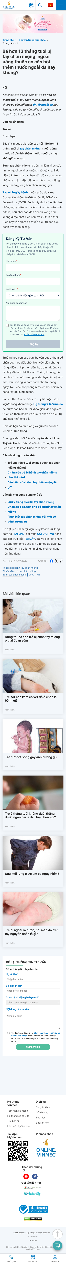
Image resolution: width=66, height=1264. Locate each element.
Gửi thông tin (33, 1047)
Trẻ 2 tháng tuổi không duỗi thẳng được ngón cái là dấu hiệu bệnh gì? (30, 815)
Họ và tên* (12, 974)
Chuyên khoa (43, 1107)
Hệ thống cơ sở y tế (18, 1116)
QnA (31, 574)
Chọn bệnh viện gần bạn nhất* (23, 997)
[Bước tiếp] (32, 1194)
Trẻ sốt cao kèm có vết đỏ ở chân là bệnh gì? (31, 699)
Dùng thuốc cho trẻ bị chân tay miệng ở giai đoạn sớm (32, 639)
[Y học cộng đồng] (32, 1187)
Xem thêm (10, 649)
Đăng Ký (33, 344)
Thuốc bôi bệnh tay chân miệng (20, 567)
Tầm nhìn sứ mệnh (17, 1110)
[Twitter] (56, 561)
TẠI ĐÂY (29, 538)
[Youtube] (26, 1176)
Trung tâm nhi (10, 43)
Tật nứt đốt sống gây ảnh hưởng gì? (31, 757)
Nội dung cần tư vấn (16, 303)
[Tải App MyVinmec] (17, 1151)
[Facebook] (51, 561)
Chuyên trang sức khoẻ (32, 40)
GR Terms (33, 1240)
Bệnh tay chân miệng (14, 574)
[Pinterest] (61, 561)
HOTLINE (18, 533)
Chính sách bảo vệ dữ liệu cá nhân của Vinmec (33, 1233)
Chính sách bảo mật (34, 334)
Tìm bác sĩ (13, 1121)
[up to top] (57, 1234)
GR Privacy (33, 1237)
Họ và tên (11, 261)
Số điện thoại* (14, 985)
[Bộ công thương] (33, 1209)
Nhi (38, 574)
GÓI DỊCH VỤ (45, 533)
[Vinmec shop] (46, 1147)
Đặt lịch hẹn (42, 1122)
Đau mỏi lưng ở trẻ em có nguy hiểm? (32, 874)
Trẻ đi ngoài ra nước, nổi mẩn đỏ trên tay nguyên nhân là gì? (32, 932)
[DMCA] (33, 1219)
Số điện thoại (13, 275)
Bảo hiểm (41, 1117)
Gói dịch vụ (42, 1112)
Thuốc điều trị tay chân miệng (19, 571)
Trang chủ (8, 40)
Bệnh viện (12, 289)
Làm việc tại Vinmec (18, 1126)
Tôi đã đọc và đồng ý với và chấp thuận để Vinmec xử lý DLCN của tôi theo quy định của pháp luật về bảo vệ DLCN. (35, 1037)
